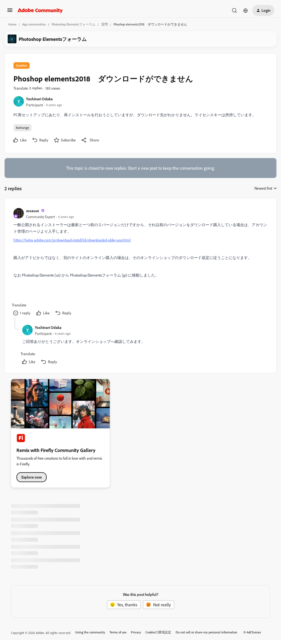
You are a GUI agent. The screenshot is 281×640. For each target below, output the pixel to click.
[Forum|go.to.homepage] (40, 10)
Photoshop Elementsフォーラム (73, 24)
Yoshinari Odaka (39, 98)
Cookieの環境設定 (158, 632)
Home (12, 24)
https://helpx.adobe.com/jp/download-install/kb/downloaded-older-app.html (72, 240)
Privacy (136, 632)
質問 (104, 24)
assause (32, 210)
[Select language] (245, 10)
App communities (34, 24)
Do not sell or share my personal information (206, 632)
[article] (140, 262)
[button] (10, 12)
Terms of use (118, 632)
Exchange (22, 128)
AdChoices (254, 632)
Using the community (90, 632)
